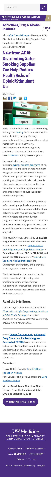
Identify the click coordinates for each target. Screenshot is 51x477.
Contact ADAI (15, 448)
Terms (31, 458)
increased (13, 155)
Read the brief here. (17, 301)
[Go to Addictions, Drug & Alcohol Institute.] (4, 35)
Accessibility (36, 453)
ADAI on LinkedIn (17, 453)
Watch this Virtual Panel (20, 402)
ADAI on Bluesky (34, 448)
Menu (47, 28)
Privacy (20, 458)
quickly (19, 132)
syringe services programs (26, 164)
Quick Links (47, 18)
